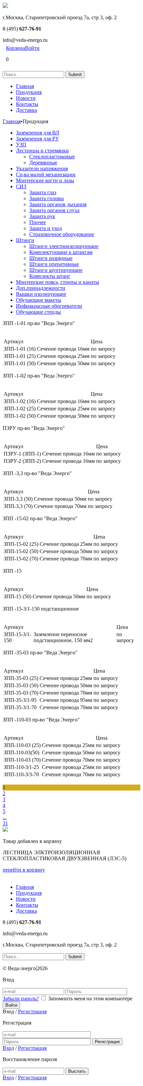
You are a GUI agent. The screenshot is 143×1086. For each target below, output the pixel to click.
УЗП (21, 144)
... (5, 817)
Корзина (15, 48)
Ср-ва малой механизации (45, 174)
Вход (8, 1048)
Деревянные (43, 162)
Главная (25, 86)
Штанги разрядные (50, 258)
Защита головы (46, 198)
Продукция (29, 92)
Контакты (27, 104)
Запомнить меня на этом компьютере (90, 998)
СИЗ (21, 186)
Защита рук (42, 216)
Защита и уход (45, 228)
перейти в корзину (24, 870)
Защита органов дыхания (57, 204)
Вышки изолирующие (41, 294)
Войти (32, 48)
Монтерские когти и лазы (45, 180)
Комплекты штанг (50, 276)
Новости (26, 98)
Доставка (26, 110)
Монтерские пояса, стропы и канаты (57, 282)
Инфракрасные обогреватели (49, 306)
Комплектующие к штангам (60, 252)
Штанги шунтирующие (55, 270)
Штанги (25, 240)
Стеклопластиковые (52, 156)
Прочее (37, 222)
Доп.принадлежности (40, 288)
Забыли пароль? (21, 998)
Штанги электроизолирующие (63, 246)
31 (5, 823)
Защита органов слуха (54, 210)
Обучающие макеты (38, 300)
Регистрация (32, 1011)
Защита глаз (42, 192)
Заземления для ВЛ (37, 132)
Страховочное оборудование (61, 234)
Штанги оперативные (54, 264)
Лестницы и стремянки (42, 150)
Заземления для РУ (37, 138)
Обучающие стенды (38, 312)
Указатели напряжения (42, 168)
